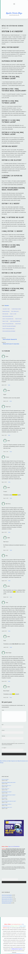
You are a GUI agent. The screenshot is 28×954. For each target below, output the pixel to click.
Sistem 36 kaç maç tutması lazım (15, 321)
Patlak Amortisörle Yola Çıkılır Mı (7, 898)
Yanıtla (9, 384)
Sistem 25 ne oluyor (18, 318)
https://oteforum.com (4, 761)
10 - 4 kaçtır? (4, 747)
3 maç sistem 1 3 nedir (6, 308)
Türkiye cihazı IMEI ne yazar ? (6, 785)
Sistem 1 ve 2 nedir (13, 313)
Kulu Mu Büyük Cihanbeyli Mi (10, 339)
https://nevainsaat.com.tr (23, 761)
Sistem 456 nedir (18, 323)
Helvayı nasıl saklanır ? (5, 779)
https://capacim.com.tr (13, 761)
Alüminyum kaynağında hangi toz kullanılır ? (9, 794)
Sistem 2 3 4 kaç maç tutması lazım (8, 318)
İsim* (3, 724)
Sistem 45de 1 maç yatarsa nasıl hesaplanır (9, 326)
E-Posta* (3, 730)
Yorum (3, 710)
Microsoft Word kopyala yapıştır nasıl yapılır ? (9, 801)
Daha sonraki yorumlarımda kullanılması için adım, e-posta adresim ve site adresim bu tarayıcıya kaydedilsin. (13, 744)
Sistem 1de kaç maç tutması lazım (8, 316)
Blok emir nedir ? (4, 797)
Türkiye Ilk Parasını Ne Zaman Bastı (11, 344)
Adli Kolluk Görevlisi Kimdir (6, 902)
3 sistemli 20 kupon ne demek (16, 308)
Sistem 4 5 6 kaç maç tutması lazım (8, 323)
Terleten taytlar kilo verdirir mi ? (7, 804)
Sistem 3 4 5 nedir (5, 321)
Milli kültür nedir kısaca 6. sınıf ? (7, 807)
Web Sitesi (3, 735)
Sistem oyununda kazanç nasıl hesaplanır (9, 331)
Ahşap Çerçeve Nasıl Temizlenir (7, 895)
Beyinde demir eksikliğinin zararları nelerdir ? (9, 782)
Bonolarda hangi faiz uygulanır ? (7, 791)
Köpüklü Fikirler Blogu (14, 13)
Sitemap (1, 762)
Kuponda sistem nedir (6, 311)
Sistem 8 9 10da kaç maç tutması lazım (8, 328)
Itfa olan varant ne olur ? (5, 788)
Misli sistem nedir (5, 313)
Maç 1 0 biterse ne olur (14, 311)
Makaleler (6, 305)
